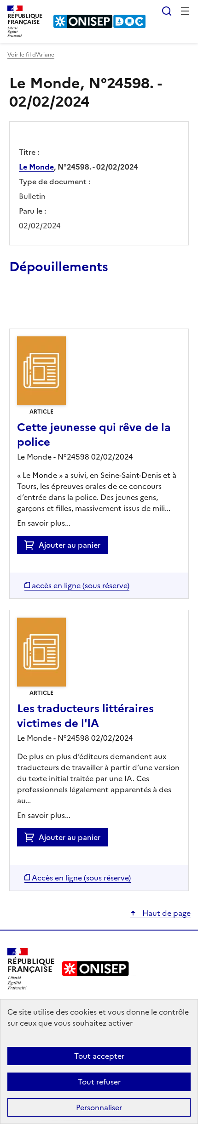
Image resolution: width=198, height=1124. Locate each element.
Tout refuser (99, 1081)
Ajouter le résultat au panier (69, 307)
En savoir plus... (43, 522)
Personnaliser (99, 1107)
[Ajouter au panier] (31, 545)
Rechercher (166, 11)
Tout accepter (99, 1056)
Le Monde (36, 166)
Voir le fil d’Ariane (30, 55)
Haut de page (165, 913)
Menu (185, 11)
